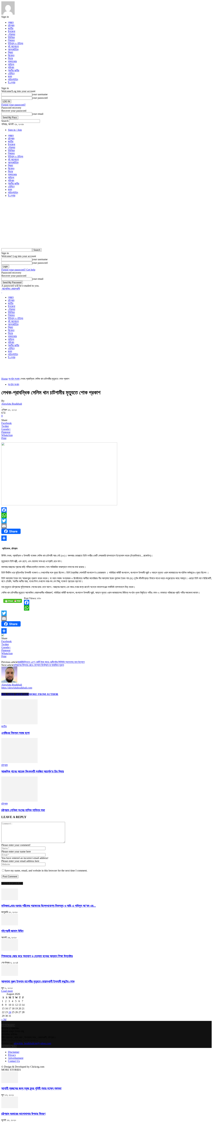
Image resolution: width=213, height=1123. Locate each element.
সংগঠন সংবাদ (14, 378)
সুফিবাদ (11, 67)
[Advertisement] (106, 223)
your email (37, 113)
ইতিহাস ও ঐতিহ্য (15, 43)
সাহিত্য (11, 64)
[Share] (106, 538)
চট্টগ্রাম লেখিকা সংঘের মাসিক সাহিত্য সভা (23, 810)
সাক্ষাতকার (12, 61)
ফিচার (10, 58)
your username (40, 94)
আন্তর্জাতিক (13, 49)
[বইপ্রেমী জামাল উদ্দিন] (9, 924)
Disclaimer (13, 1052)
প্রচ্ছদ (11, 22)
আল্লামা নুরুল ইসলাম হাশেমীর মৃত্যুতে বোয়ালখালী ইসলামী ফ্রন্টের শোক (38, 981)
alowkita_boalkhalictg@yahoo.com (32, 1043)
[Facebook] (106, 510)
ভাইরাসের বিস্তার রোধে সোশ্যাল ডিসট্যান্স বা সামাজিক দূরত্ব (38, 665)
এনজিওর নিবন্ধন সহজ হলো (15, 733)
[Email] (106, 526)
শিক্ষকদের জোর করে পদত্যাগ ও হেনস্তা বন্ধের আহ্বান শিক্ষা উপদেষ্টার (37, 956)
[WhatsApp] (106, 515)
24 (9, 1012)
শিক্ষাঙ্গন (11, 40)
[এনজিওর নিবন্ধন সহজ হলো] (19, 723)
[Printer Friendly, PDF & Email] (12, 602)
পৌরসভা (11, 34)
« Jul (3, 1019)
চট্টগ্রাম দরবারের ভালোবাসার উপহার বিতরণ (23, 1113)
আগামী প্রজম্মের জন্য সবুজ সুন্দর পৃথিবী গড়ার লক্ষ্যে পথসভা (31, 1088)
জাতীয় (10, 28)
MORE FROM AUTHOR (43, 694)
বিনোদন (11, 55)
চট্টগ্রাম (11, 25)
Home (4, 378)
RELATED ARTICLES (15, 694)
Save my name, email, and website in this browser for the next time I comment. (46, 870)
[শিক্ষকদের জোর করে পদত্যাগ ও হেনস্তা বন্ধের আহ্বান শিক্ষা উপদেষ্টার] (9, 949)
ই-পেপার (11, 82)
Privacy (12, 1055)
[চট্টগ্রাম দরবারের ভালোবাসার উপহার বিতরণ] (9, 1107)
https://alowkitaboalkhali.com (16, 687)
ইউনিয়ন (11, 37)
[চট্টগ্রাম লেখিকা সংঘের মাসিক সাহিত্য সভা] (19, 800)
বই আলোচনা (13, 46)
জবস (10, 76)
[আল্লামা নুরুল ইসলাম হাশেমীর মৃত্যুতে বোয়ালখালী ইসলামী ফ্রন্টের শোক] (9, 975)
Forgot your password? (13, 104)
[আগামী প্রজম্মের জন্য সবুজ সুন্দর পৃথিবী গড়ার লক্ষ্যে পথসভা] (9, 1082)
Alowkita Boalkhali (11, 403)
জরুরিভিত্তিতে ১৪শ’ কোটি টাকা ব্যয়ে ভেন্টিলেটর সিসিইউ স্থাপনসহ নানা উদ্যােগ (51, 662)
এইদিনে (11, 73)
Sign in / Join (15, 129)
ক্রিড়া (10, 52)
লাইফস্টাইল (13, 79)
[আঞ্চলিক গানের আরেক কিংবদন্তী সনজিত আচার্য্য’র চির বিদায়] (19, 762)
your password (40, 97)
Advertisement (15, 1058)
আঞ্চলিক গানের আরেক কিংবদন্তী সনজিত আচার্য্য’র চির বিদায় (32, 771)
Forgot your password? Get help (18, 269)
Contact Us (14, 1061)
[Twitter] (106, 520)
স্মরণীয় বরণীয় (13, 70)
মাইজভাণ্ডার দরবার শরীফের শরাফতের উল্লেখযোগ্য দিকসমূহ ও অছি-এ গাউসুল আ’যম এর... (48, 905)
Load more (7, 991)
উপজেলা (11, 31)
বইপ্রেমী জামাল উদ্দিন (12, 931)
